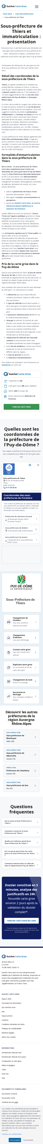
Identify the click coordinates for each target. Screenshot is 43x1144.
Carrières (5, 1020)
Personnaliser (28, 1140)
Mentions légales (8, 1033)
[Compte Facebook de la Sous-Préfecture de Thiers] (34, 465)
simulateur (6, 365)
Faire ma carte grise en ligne (21, 920)
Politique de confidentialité (11, 1028)
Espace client (6, 999)
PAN (26, 139)
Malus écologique (8, 1065)
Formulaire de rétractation (11, 1003)
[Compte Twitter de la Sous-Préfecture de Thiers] (38, 465)
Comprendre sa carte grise (11, 1061)
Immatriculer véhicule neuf (11, 1053)
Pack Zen (5, 1074)
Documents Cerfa (8, 1098)
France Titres (22, 983)
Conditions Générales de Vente (13, 1024)
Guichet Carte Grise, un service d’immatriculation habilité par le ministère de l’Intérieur (23, 206)
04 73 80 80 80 (11, 487)
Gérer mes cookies (9, 1037)
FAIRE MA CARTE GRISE (21, 407)
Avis (3, 1011)
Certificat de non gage (10, 1102)
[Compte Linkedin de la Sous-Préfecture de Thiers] (30, 465)
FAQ (3, 1078)
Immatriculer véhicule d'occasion (14, 1057)
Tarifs (4, 1069)
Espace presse (7, 1016)
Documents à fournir (9, 1094)
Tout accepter (15, 1140)
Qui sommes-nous (8, 1007)
